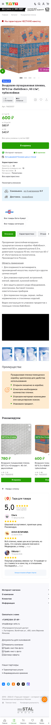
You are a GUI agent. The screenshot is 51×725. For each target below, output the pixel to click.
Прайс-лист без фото (13, 648)
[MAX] (28, 684)
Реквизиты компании (13, 645)
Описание (8, 234)
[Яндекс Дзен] (18, 684)
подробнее (27, 197)
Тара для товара (21, 498)
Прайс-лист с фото (12, 651)
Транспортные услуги (13, 670)
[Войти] (43, 4)
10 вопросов (19, 99)
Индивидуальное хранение (15, 673)
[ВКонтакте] (3, 684)
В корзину (25, 145)
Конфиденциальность (29, 703)
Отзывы (43, 234)
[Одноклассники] (13, 684)
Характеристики (26, 234)
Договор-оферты (11, 655)
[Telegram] (8, 684)
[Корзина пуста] (48, 4)
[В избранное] (41, 99)
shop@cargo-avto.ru (11, 624)
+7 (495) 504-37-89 (10, 620)
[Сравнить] (35, 99)
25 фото (46, 70)
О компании (7, 594)
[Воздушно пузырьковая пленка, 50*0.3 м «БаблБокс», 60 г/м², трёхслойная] (25, 49)
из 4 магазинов (31, 191)
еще (29, 546)
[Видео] (2, 71)
